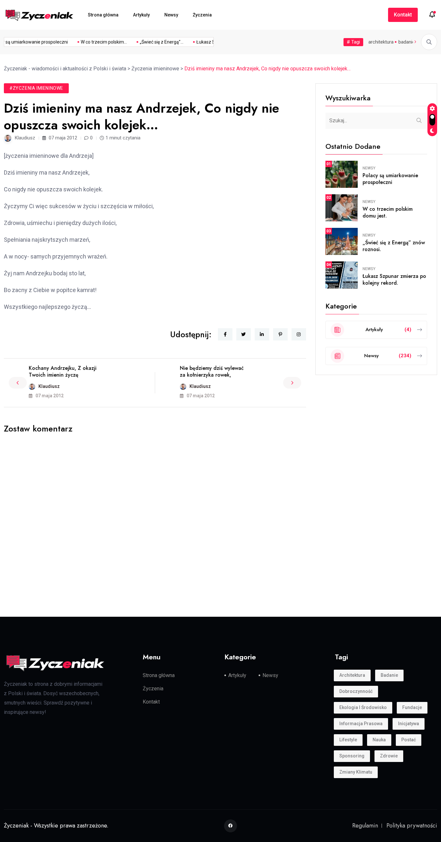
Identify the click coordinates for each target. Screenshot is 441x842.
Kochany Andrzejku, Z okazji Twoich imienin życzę (63, 371)
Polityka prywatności (411, 825)
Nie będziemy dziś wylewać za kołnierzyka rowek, (212, 371)
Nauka (379, 739)
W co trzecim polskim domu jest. (388, 212)
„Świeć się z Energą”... (157, 42)
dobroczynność (356, 691)
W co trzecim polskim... (100, 42)
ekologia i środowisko (363, 707)
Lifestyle (348, 739)
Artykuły (141, 14)
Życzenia (202, 14)
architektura (381, 42)
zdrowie (389, 755)
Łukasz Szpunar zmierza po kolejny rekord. (394, 279)
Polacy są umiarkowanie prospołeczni (390, 179)
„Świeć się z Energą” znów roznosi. (394, 246)
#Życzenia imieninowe (36, 88)
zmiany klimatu (355, 772)
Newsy (171, 14)
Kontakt (403, 15)
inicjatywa (408, 723)
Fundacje (412, 707)
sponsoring (351, 755)
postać (408, 739)
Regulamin (365, 825)
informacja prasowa (361, 723)
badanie (406, 42)
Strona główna (103, 14)
